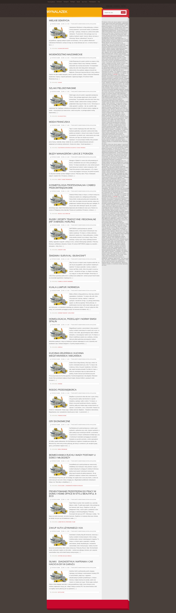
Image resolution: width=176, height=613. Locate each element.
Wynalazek (57, 12)
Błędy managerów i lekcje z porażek (71, 154)
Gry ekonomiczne (59, 421)
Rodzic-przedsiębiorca (62, 390)
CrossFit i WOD (62, 249)
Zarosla (60, 347)
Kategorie (66, 1)
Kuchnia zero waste (63, 48)
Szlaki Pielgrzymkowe (62, 88)
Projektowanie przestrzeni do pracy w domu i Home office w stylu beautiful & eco (72, 494)
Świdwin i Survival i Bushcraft (67, 256)
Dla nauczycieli (62, 116)
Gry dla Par (61, 592)
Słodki (78, 1)
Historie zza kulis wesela (65, 555)
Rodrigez (72, 1)
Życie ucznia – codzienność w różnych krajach (70, 485)
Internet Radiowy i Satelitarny (66, 313)
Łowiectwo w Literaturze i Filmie (66, 521)
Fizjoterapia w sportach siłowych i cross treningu (71, 147)
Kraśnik (60, 383)
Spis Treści (84, 1)
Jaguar (60, 82)
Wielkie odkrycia (59, 21)
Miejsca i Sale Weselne (64, 213)
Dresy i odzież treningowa (65, 179)
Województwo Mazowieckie (65, 55)
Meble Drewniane (62, 449)
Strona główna (51, 1)
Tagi (99, 1)
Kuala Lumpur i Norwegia (64, 287)
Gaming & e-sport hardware (65, 281)
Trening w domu (62, 415)
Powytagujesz (92, 1)
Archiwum (59, 1)
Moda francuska (59, 122)
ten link (115, 74)
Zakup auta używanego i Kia (66, 528)
